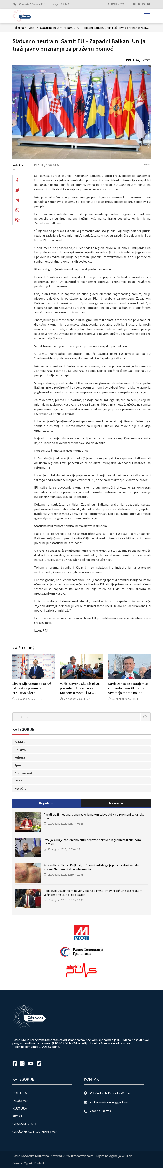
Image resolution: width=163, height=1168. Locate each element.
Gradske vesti (24, 773)
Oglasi (28, 1163)
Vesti (33, 28)
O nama (17, 1163)
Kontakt (39, 1163)
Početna (19, 28)
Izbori (19, 780)
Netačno (20, 788)
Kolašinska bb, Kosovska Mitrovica (111, 1093)
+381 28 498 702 (100, 1111)
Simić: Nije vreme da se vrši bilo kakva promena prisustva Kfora (32, 688)
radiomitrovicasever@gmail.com (109, 1102)
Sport (19, 765)
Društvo (20, 749)
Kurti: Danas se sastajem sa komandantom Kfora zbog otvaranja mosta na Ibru (128, 688)
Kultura (20, 757)
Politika (132, 60)
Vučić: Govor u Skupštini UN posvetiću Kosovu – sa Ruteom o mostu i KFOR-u (80, 688)
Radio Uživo (117, 4)
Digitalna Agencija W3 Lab (114, 1156)
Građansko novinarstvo (34, 1131)
